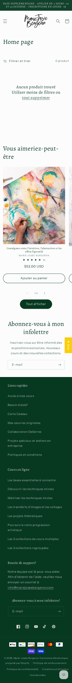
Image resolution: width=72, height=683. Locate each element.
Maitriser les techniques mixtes (30, 498)
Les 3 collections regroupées (28, 548)
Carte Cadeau (17, 414)
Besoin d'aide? (18, 405)
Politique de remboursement (49, 663)
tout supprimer (36, 97)
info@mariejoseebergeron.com (31, 587)
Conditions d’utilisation (55, 669)
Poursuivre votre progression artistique (29, 527)
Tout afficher (36, 304)
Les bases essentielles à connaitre (32, 480)
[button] (5, 21)
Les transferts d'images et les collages (35, 507)
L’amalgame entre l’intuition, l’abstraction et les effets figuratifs (34, 250)
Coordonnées (38, 675)
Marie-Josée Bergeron (26, 658)
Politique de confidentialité (23, 669)
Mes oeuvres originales (24, 423)
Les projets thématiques (25, 516)
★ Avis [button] (68, 345)
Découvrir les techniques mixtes (31, 489)
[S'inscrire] (59, 364)
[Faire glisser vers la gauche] (27, 293)
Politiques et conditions (25, 454)
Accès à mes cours (21, 396)
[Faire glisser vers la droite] (45, 293)
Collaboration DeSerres (24, 432)
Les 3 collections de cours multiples (33, 539)
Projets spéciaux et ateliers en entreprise (29, 443)
